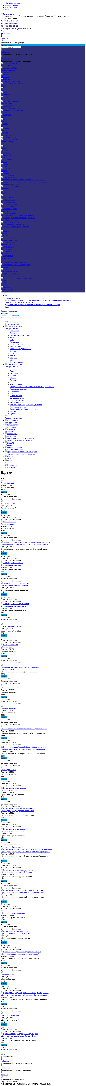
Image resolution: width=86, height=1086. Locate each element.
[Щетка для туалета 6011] (2, 1013)
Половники (6, 188)
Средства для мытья (9, 271)
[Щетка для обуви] (2, 767)
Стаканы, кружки (8, 206)
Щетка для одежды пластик (13, 831)
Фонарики (5, 112)
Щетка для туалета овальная (13, 913)
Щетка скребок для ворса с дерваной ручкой (20, 954)
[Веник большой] (2, 481)
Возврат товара (11, 5)
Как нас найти (11, 7)
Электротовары (7, 135)
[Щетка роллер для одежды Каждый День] (19, 1033)
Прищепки (5, 94)
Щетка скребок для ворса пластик (15, 933)
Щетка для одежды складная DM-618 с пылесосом (22, 892)
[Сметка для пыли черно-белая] (15, 603)
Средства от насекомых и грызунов (16, 276)
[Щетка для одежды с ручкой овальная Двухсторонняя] (24, 992)
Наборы (4, 170)
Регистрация (6, 33)
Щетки (4, 130)
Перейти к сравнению (10, 315)
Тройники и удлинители (11, 108)
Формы (4, 229)
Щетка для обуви (8, 769)
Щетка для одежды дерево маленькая (17, 810)
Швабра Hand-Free (8, 647)
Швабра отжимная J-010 (11, 708)
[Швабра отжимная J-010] (2, 706)
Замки (3, 85)
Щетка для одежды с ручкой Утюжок (16, 872)
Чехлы (3, 121)
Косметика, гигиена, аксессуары (14, 262)
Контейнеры (6, 157)
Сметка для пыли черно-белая (14, 606)
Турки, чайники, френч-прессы (14, 224)
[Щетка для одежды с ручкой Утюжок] (17, 870)
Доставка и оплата (13, 3)
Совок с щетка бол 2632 (11, 626)
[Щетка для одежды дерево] (13, 788)
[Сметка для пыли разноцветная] (15, 583)
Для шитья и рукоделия (11, 81)
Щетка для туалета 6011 (11, 1015)
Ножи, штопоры (7, 175)
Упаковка (5, 285)
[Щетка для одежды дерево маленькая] (18, 808)
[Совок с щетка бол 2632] (2, 624)
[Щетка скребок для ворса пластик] (16, 931)
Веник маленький (8, 503)
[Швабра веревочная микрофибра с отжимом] (2, 665)
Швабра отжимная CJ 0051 (12, 688)
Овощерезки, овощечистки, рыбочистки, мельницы (23, 179)
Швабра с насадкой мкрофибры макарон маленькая (23, 749)
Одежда (4, 267)
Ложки (4, 161)
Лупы (3, 90)
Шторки (4, 126)
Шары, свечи (6, 289)
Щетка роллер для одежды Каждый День (18, 1036)
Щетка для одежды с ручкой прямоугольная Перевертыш (25, 851)
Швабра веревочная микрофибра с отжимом (20, 667)
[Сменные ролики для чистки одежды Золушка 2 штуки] (25, 542)
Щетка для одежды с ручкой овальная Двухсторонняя (24, 995)
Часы (3, 117)
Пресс (3, 193)
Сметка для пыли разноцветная (14, 585)
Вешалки (5, 76)
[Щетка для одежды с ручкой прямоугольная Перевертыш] (26, 849)
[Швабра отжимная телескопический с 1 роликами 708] (2, 726)
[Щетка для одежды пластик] (13, 829)
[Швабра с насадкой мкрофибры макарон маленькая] (24, 747)
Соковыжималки (8, 202)
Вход (3, 31)
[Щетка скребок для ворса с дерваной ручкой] (21, 952)
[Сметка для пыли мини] (12, 562)
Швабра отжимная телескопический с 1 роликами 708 (24, 729)
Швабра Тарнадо (8, 974)
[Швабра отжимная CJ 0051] (2, 685)
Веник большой (7, 483)
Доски (3, 148)
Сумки (3, 280)
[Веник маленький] (2, 501)
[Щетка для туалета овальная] (2, 911)
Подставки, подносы (9, 184)
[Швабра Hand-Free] (9, 644)
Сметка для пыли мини (11, 565)
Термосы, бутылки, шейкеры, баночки (17, 215)
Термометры (6, 103)
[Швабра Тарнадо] (2, 972)
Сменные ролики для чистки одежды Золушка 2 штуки (24, 544)
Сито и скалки (7, 197)
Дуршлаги (5, 152)
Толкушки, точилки (9, 220)
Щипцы (4, 233)
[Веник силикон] (8, 522)
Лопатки (4, 166)
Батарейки (5, 72)
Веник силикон (7, 524)
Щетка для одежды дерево (12, 790)
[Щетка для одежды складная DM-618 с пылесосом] (23, 890)
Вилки (3, 144)
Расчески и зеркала (9, 99)
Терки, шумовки (8, 211)
